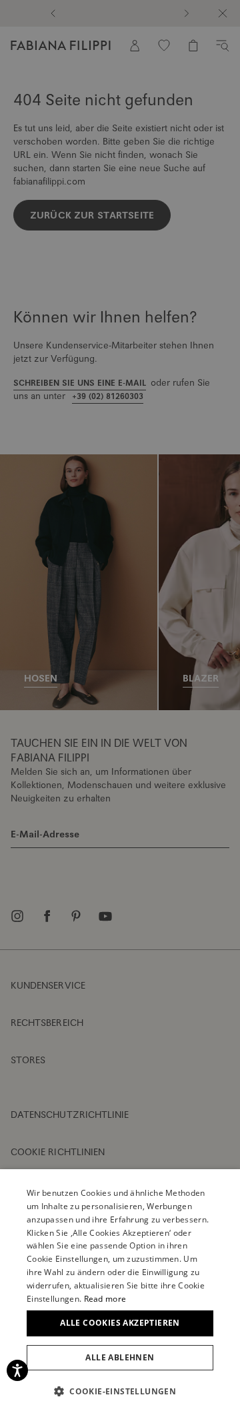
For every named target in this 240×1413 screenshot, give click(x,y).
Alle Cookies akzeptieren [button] (120, 1322)
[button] (120, 1391)
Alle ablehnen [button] (119, 1357)
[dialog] (120, 706)
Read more (105, 1298)
